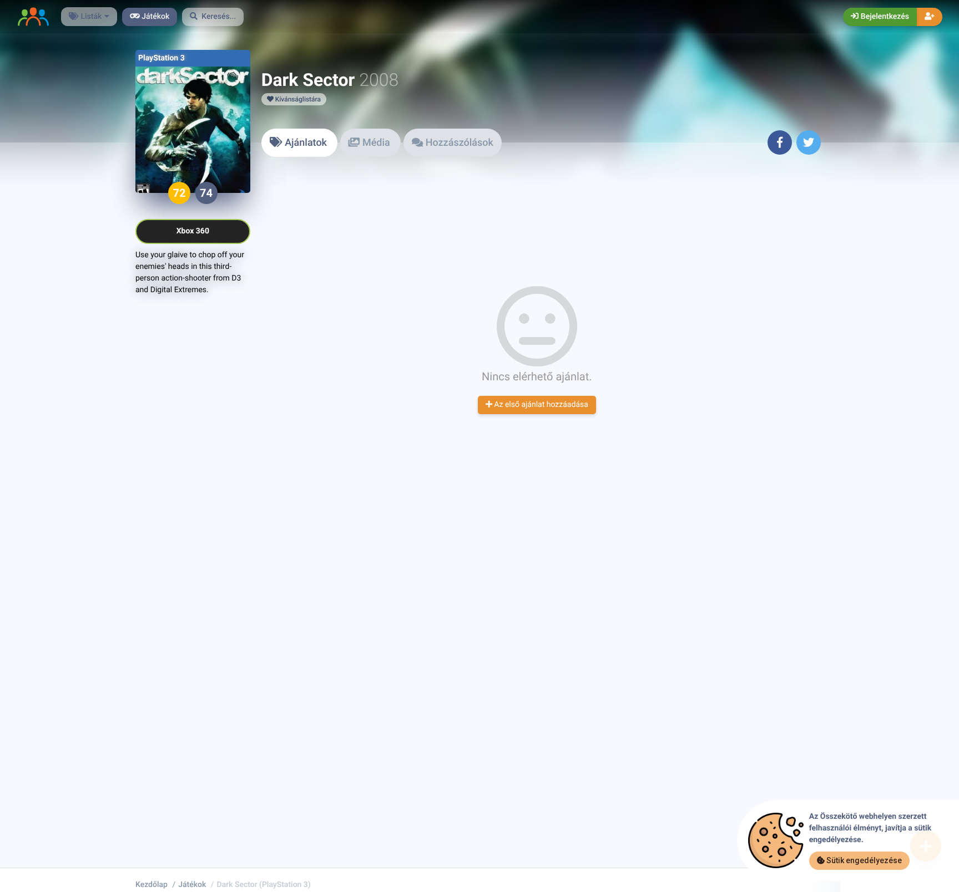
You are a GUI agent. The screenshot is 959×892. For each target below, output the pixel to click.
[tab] (299, 143)
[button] (213, 17)
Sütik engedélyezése (863, 860)
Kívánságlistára (297, 99)
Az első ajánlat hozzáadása (540, 404)
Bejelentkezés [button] (884, 16)
